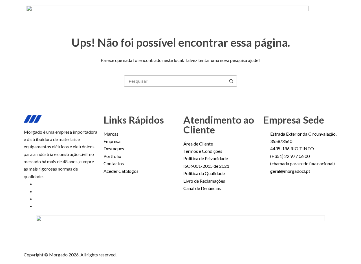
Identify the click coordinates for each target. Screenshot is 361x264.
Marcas (114, 20)
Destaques (175, 20)
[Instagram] (36, 191)
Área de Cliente (277, 20)
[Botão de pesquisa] (231, 81)
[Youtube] (36, 198)
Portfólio (207, 20)
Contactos (238, 20)
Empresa (143, 20)
